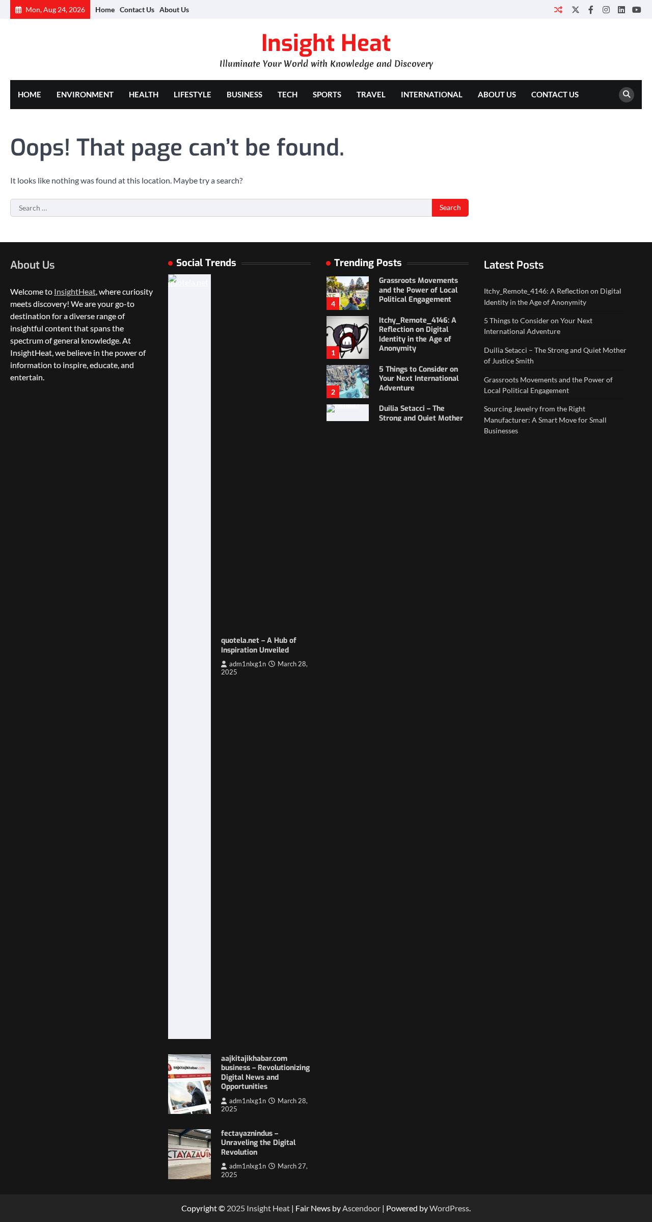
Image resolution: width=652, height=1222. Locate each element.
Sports (327, 94)
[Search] (626, 94)
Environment (85, 94)
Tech (287, 94)
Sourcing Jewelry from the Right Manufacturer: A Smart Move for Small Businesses (545, 419)
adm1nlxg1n (247, 664)
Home (105, 9)
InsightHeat (75, 291)
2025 (237, 1208)
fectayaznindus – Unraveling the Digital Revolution (258, 1143)
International (432, 94)
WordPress (449, 1208)
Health (143, 94)
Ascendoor (361, 1208)
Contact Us (137, 9)
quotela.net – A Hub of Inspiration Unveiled (258, 645)
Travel (371, 94)
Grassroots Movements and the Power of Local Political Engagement (418, 290)
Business (244, 94)
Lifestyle (192, 94)
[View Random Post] (558, 9)
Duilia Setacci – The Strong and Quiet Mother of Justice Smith (421, 418)
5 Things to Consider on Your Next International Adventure (418, 379)
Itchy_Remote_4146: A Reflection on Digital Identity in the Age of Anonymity (417, 335)
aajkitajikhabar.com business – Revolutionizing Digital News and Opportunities (265, 1073)
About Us (174, 9)
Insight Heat (326, 43)
